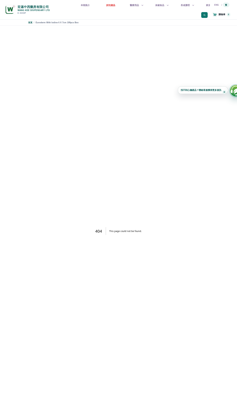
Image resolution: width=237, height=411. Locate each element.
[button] (203, 90)
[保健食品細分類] (167, 5)
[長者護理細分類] (193, 5)
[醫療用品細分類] (142, 5)
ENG (216, 5)
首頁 (30, 22)
